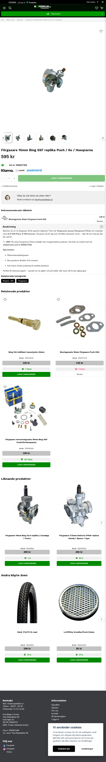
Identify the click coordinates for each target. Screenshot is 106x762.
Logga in (55, 719)
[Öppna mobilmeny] (4, 8)
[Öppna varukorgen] (101, 8)
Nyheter (54, 708)
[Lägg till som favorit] (96, 8)
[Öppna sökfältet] (10, 8)
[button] (102, 2)
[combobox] (53, 13)
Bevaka (100, 221)
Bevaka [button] (80, 374)
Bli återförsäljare (58, 716)
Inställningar (87, 749)
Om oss (54, 711)
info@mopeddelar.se (44, 199)
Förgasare (20, 20)
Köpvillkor (55, 705)
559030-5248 (14, 730)
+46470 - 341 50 (16, 706)
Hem (2, 20)
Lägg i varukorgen (26, 374)
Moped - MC (10, 20)
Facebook (10, 745)
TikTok (9, 752)
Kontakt (54, 713)
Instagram (10, 749)
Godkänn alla (64, 749)
